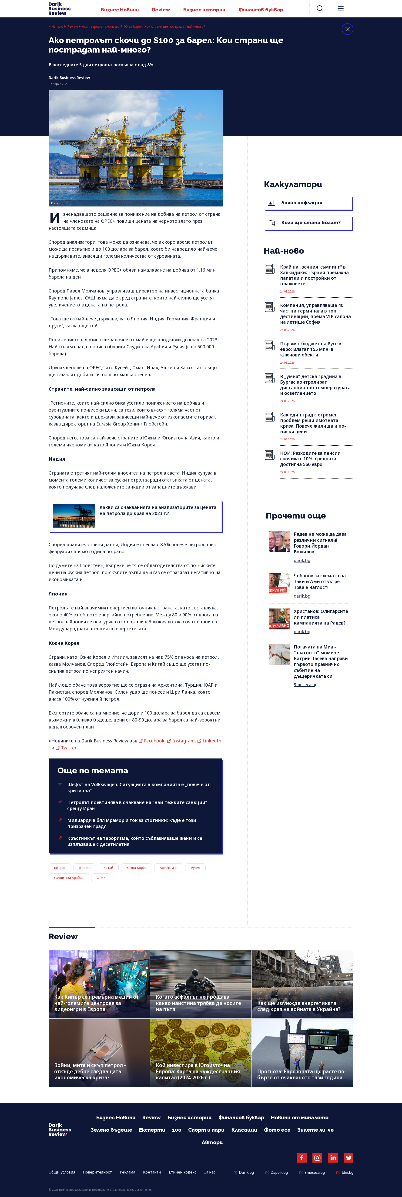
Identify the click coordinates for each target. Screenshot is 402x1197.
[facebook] (302, 1158)
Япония (84, 867)
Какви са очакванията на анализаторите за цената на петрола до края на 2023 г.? (158, 510)
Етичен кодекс (182, 1172)
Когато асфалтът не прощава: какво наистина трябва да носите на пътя (198, 1003)
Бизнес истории (204, 10)
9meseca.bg (306, 684)
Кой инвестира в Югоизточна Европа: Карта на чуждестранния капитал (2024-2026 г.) (198, 1071)
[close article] (347, 29)
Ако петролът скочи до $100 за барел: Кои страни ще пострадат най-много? (143, 26)
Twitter (69, 748)
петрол (60, 867)
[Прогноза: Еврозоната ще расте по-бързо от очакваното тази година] (302, 1053)
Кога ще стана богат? (310, 222)
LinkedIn (212, 741)
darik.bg (302, 560)
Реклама (127, 1172)
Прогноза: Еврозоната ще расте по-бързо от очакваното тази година (301, 1074)
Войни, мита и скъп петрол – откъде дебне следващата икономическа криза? (90, 1071)
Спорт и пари (206, 1130)
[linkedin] (333, 1158)
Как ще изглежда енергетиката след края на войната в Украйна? (298, 1006)
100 (176, 1130)
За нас (209, 1172)
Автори (212, 1142)
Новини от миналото (299, 1117)
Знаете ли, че (315, 1130)
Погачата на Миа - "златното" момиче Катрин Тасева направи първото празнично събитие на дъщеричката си (321, 661)
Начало (57, 26)
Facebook (154, 741)
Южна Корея (136, 867)
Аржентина (169, 867)
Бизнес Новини (120, 10)
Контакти (152, 1172)
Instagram (183, 741)
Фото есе (277, 1130)
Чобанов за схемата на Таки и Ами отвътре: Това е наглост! (320, 582)
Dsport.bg (279, 1172)
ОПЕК (101, 877)
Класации (244, 1130)
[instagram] (317, 1158)
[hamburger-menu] (341, 8)
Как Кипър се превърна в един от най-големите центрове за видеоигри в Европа (96, 1003)
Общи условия (62, 1172)
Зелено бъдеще (111, 1130)
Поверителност (97, 1172)
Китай (108, 867)
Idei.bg (347, 1172)
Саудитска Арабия (69, 877)
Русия (195, 867)
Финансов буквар (261, 10)
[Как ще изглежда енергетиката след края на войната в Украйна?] (302, 984)
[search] (320, 8)
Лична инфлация (301, 203)
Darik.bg (246, 1172)
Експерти (152, 1130)
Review (161, 10)
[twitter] (348, 1158)
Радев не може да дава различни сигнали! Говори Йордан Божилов (320, 543)
